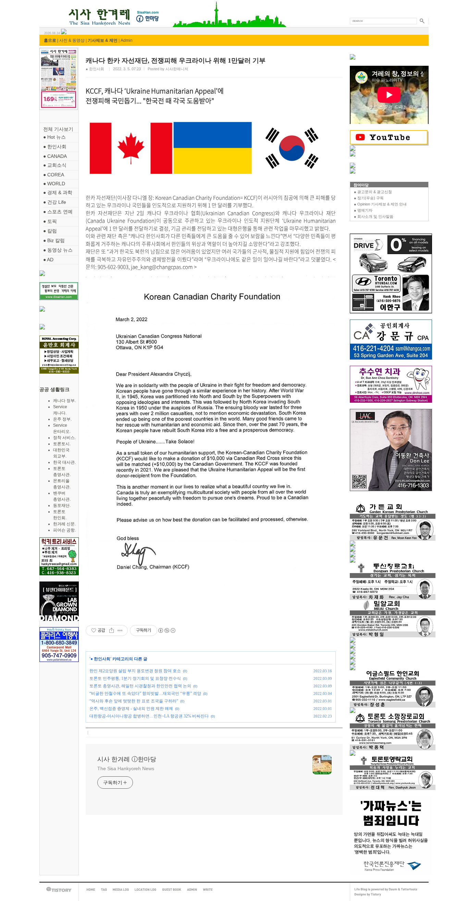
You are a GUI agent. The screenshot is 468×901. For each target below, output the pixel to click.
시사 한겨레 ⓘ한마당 (52, 9)
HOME (90, 889)
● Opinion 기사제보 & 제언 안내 (380, 204)
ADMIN (192, 889)
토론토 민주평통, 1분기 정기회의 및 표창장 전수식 (135, 678)
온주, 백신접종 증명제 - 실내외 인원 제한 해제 (131, 708)
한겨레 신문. (64, 524)
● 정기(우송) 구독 (369, 198)
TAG (104, 889)
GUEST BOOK (171, 889)
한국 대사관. (64, 462)
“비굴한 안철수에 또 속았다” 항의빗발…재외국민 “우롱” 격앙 (145, 693)
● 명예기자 (363, 210)
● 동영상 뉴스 (58, 250)
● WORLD (54, 183)
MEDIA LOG (121, 889)
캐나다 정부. (64, 400)
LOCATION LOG (145, 889)
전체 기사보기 (58, 129)
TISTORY (59, 889)
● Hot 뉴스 (54, 137)
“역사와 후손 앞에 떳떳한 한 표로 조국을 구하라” (133, 701)
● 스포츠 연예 (58, 211)
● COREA (53, 174)
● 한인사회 (54, 146)
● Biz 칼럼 (54, 240)
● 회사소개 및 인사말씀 (373, 216)
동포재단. (62, 505)
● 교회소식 (54, 165)
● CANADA (55, 156)
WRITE (208, 889)
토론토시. (62, 443)
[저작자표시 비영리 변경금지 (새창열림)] (166, 630)
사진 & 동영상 (72, 40)
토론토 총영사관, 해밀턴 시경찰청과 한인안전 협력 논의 (140, 686)
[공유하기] (111, 630)
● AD (48, 259)
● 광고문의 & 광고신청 (373, 192)
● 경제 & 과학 (57, 192)
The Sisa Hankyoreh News (125, 768)
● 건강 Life (54, 202)
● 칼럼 (50, 231)
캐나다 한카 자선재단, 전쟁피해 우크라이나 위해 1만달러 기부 (176, 60)
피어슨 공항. (64, 530)
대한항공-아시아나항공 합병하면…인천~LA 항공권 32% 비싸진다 (149, 716)
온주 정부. (62, 419)
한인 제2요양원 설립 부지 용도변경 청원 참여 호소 (135, 670)
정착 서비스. (64, 437)
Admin (127, 40)
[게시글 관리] (120, 630)
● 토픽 (50, 221)
